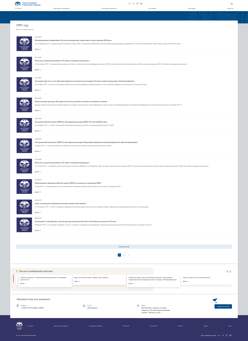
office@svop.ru (92, 308)
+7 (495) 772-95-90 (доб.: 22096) (32, 308)
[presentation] (227, 271)
